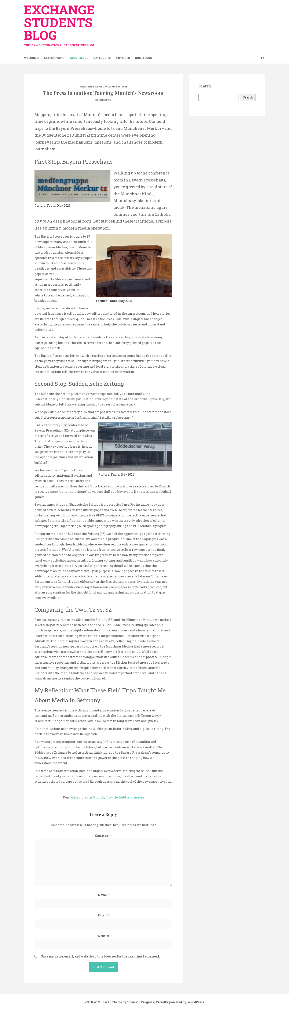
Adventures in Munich (87, 797)
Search (248, 97)
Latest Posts (54, 57)
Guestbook (143, 57)
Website (103, 936)
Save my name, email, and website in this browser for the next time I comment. (100, 956)
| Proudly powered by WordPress (179, 1002)
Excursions (78, 57)
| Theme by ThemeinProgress (132, 1002)
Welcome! (31, 57)
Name (103, 895)
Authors (123, 57)
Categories (102, 57)
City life (112, 797)
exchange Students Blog (59, 24)
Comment (103, 836)
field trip (126, 797)
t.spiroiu (101, 86)
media (139, 797)
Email (103, 915)
